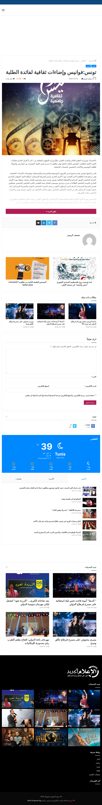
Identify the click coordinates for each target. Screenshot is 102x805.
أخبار (98, 759)
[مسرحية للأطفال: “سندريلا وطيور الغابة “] (89, 513)
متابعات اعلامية (94, 775)
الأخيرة (51, 479)
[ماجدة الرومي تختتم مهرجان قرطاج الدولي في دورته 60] (82, 311)
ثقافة (98, 771)
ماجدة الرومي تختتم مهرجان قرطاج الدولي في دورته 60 (83, 322)
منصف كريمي (87, 79)
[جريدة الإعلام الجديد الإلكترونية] (88, 10)
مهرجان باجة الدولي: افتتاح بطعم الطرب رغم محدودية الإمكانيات (28, 641)
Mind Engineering (34, 801)
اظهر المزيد (51, 211)
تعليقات (19, 479)
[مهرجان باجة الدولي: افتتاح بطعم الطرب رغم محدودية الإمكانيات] (27, 624)
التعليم (83, 61)
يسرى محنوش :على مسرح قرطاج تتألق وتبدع (21, 322)
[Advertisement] (51, 36)
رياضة (98, 763)
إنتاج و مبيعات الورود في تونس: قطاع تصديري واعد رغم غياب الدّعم (57, 521)
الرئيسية (92, 61)
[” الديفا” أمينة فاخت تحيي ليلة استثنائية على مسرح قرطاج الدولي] (51, 311)
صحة (98, 767)
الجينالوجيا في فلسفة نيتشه (71, 499)
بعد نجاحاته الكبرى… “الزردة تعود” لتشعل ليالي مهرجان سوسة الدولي (27, 602)
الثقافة (88, 66)
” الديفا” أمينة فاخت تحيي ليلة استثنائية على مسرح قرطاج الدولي (51, 322)
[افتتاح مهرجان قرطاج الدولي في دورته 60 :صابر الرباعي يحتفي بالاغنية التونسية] (18, 718)
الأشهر (83, 479)
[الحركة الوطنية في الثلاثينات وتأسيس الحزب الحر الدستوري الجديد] (89, 536)
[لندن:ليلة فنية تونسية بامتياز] (18, 737)
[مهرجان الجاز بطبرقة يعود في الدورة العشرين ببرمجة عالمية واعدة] (84, 737)
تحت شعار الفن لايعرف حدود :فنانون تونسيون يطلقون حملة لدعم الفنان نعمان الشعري (50, 488)
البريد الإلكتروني (90, 386)
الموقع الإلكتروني (43, 386)
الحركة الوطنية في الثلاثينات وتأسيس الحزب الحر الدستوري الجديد (57, 532)
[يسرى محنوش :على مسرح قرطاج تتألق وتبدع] (19, 311)
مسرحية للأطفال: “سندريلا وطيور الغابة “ (66, 510)
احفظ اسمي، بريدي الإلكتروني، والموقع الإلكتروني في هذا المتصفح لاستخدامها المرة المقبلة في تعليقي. (59, 395)
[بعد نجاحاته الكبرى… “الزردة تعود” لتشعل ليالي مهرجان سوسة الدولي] (27, 585)
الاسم (93, 377)
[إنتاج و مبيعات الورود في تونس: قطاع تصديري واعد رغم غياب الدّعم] (89, 524)
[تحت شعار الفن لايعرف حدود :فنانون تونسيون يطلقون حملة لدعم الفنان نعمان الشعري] (89, 491)
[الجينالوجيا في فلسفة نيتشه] (89, 502)
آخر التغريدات (95, 781)
